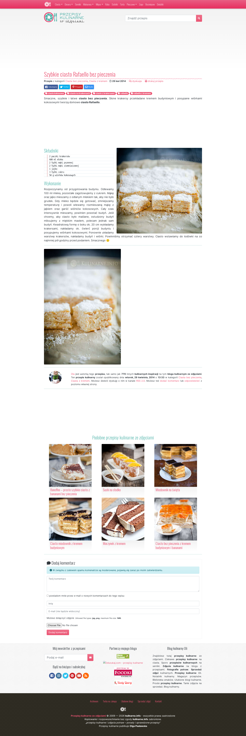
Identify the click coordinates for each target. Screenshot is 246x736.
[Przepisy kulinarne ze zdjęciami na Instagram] (59, 675)
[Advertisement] (123, 47)
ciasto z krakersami (105, 93)
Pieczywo (131, 4)
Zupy (141, 4)
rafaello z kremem (142, 93)
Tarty (122, 4)
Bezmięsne (150, 4)
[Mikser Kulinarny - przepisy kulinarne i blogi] (123, 656)
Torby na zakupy (110, 701)
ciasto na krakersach (79, 93)
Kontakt (158, 701)
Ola (73, 373)
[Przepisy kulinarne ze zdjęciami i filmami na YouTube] (79, 675)
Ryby (107, 4)
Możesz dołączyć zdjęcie (84, 618)
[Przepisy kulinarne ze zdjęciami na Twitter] (65, 675)
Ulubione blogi (127, 701)
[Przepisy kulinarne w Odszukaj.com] (123, 662)
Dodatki (160, 4)
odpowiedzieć (192, 380)
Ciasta (57, 4)
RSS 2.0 (140, 380)
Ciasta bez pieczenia (76, 81)
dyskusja (137, 81)
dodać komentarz (169, 380)
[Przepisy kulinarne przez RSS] (86, 675)
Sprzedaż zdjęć (144, 701)
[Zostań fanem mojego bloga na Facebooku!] (52, 675)
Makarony (87, 4)
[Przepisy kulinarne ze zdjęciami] (47, 4)
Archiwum (94, 701)
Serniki (78, 4)
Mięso (98, 4)
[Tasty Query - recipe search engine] (123, 682)
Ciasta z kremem (98, 81)
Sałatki (115, 4)
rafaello (124, 93)
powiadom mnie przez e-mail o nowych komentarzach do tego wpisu (86, 595)
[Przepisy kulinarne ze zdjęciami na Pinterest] (72, 675)
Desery (68, 4)
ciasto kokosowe (56, 93)
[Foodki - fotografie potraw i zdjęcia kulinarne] (123, 671)
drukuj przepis (155, 81)
